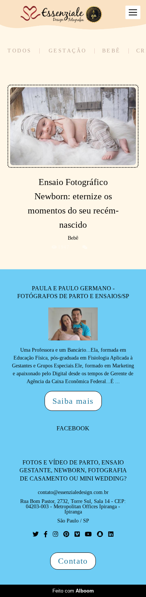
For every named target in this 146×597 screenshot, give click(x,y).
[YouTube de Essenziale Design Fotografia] (88, 534)
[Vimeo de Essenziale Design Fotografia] (77, 534)
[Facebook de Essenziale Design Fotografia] (46, 534)
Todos (19, 51)
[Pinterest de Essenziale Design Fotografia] (66, 534)
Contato (73, 561)
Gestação (68, 51)
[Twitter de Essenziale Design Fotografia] (36, 534)
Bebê (111, 51)
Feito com (73, 591)
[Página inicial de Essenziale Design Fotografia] (62, 15)
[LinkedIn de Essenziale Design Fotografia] (110, 534)
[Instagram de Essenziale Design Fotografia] (55, 534)
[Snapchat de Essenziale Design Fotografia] (100, 534)
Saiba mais (73, 401)
